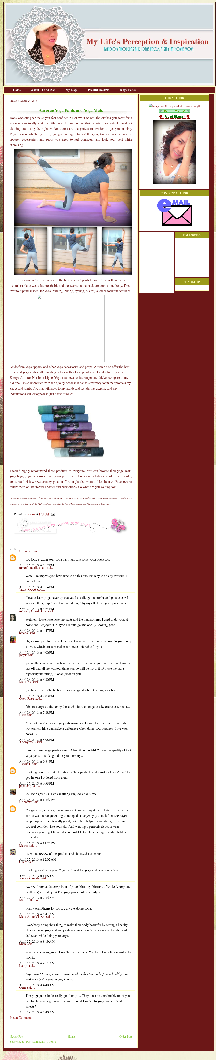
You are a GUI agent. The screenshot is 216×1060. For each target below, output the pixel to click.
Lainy (23, 965)
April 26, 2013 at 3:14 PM (36, 587)
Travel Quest (28, 589)
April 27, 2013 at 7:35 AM (37, 897)
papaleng (25, 785)
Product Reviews (99, 90)
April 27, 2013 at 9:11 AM (37, 963)
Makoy (24, 845)
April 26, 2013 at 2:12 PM (36, 565)
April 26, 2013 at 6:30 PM (36, 679)
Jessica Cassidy (29, 878)
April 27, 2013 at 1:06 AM (37, 876)
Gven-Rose (27, 698)
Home (17, 90)
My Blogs (72, 90)
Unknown (26, 551)
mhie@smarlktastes (32, 567)
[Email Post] (52, 514)
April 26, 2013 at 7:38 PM (36, 712)
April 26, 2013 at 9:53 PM (36, 783)
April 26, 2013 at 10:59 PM (37, 799)
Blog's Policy (128, 90)
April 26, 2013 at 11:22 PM (37, 843)
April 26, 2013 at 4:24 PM (36, 608)
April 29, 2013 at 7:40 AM (37, 1012)
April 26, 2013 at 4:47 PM (36, 630)
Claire (23, 861)
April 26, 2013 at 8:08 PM (36, 739)
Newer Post (16, 1036)
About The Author (43, 90)
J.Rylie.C (25, 764)
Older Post (125, 1036)
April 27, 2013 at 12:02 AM (37, 859)
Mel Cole (25, 682)
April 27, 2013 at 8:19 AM (37, 941)
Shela (23, 943)
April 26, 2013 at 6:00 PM (36, 652)
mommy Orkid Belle (33, 611)
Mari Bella (26, 900)
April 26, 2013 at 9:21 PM (36, 761)
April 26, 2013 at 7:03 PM (36, 696)
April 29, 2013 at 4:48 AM (37, 985)
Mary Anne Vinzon (32, 916)
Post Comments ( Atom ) (41, 1041)
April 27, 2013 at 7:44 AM (37, 914)
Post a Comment (21, 1017)
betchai (24, 633)
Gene (23, 987)
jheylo (23, 654)
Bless (23, 715)
